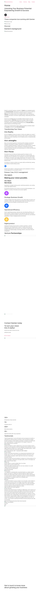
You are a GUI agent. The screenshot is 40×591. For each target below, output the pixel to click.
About (20, 1)
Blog (29, 1)
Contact (33, 1)
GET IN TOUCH (7, 335)
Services (25, 1)
